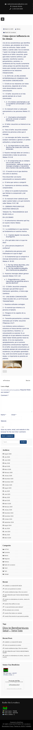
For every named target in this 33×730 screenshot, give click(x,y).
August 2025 (7, 488)
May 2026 (7, 463)
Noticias (6, 561)
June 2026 (7, 460)
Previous (7, 380)
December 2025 (8, 478)
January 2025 (8, 509)
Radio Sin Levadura (10, 32)
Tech (5, 571)
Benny (18, 29)
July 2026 (7, 457)
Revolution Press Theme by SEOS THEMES (16, 726)
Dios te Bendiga (12, 627)
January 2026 (8, 475)
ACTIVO (6, 549)
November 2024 (8, 516)
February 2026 (8, 472)
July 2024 (7, 528)
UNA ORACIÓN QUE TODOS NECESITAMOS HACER (16, 595)
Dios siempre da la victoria (11, 610)
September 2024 (9, 522)
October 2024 (8, 519)
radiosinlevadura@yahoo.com (17, 4)
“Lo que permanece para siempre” (13, 607)
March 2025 (7, 503)
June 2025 (7, 494)
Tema (14, 630)
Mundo (6, 555)
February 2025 (8, 506)
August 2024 (7, 525)
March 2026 (7, 469)
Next (27, 380)
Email (14, 415)
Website (3, 421)
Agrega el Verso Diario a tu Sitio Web (14, 688)
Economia (7, 552)
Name (3, 415)
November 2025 (8, 482)
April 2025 (7, 500)
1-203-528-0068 (17, 9)
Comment (5, 395)
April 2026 (7, 466)
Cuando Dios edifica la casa (12, 604)
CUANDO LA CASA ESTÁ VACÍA (13, 585)
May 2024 (7, 534)
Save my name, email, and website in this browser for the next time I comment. (15, 431)
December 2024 (8, 513)
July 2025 (7, 491)
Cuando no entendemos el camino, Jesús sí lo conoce (16, 600)
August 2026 (7, 454)
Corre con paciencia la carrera (12, 589)
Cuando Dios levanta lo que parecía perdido (16, 616)
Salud (5, 568)
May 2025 (7, 497)
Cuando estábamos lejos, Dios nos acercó (15, 592)
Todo (20, 630)
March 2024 (7, 538)
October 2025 (8, 485)
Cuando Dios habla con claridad (13, 613)
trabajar (6, 574)
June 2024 (7, 531)
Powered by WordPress (16, 722)
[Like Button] (5, 371)
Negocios (7, 558)
